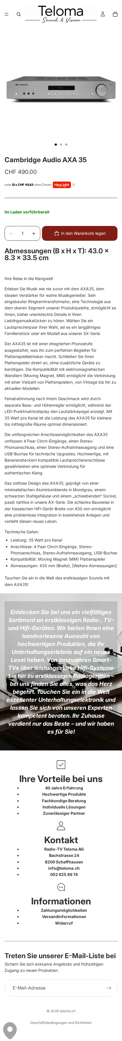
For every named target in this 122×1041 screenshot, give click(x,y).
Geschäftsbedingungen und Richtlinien (61, 1023)
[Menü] (6, 14)
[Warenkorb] (115, 14)
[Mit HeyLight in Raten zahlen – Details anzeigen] (73, 185)
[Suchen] (18, 14)
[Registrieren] (109, 988)
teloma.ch (67, 1011)
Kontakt (61, 839)
